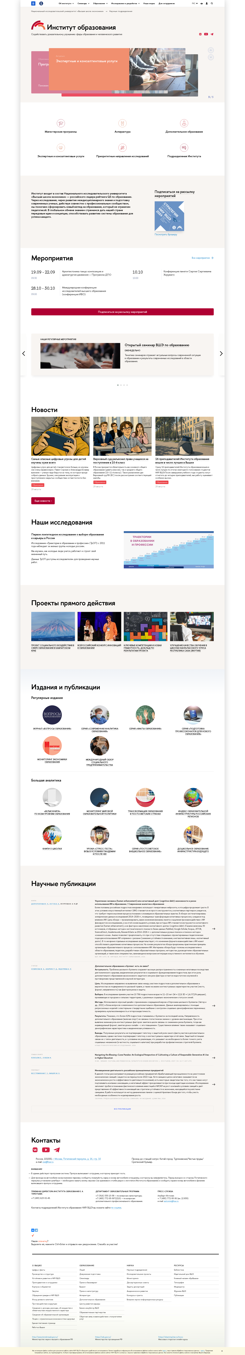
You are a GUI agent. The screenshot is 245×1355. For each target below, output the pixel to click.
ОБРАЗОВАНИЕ (86, 1265)
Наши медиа (149, 3)
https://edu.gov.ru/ (103, 1337)
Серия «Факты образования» (145, 728)
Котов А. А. (55, 904)
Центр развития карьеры (89, 1304)
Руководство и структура (43, 1274)
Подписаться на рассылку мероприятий (175, 193)
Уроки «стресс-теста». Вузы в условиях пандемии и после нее (99, 851)
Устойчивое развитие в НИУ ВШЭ (46, 1278)
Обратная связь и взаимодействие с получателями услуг (100, 1317)
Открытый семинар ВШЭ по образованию (157, 345)
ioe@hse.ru (48, 1162)
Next (211, 57)
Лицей (82, 1270)
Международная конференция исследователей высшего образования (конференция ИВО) (84, 291)
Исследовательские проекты (139, 1274)
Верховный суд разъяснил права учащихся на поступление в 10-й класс (120, 460)
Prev (211, 50)
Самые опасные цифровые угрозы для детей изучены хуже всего (58, 460)
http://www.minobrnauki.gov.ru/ (45, 1337)
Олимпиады (84, 1278)
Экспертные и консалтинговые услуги (60, 156)
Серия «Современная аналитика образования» (99, 730)
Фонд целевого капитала (42, 1299)
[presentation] (23, 353)
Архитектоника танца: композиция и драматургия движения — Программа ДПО (86, 273)
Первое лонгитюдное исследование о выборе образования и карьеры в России (67, 536)
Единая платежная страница (43, 1323)
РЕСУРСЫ (179, 1265)
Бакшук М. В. (54, 1073)
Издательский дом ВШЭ (184, 1274)
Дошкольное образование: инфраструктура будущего (193, 850)
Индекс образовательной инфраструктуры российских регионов (193, 814)
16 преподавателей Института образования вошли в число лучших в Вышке (182, 460)
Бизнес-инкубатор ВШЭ (89, 1308)
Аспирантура (122, 131)
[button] (117, 385)
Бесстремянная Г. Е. (39, 1073)
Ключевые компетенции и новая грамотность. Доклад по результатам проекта (143, 648)
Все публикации (122, 1109)
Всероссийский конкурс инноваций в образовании (99, 646)
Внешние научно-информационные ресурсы (145, 1299)
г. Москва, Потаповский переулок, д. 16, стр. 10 (77, 1158)
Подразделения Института (184, 156)
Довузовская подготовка (89, 1274)
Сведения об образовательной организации (50, 1314)
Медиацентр (179, 1287)
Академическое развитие (137, 1291)
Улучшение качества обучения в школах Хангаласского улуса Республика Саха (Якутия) (188, 648)
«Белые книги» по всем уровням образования (52, 812)
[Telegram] (36, 1230)
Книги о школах (52, 848)
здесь (164, 1351)
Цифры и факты (38, 1270)
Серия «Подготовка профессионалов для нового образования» (193, 731)
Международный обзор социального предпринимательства (100, 762)
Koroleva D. (36, 1058)
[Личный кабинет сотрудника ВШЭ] (207, 3)
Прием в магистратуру (88, 1291)
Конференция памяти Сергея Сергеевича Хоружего (187, 273)
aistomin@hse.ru (171, 1201)
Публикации (179, 1295)
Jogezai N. (47, 1058)
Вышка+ (82, 1287)
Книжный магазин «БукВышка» (186, 1278)
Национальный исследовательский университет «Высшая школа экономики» (67, 11)
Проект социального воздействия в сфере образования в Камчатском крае (52, 648)
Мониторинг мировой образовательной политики (99, 812)
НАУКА (130, 1265)
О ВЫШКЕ (37, 1265)
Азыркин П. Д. (52, 969)
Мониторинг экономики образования (52, 760)
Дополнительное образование (184, 131)
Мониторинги (132, 1278)
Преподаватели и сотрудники (44, 1282)
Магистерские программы (61, 131)
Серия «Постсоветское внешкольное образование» (145, 850)
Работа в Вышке (38, 1327)
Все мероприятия (201, 257)
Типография (179, 1282)
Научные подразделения (120, 11)
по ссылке (116, 1207)
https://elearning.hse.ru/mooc (170, 1337)
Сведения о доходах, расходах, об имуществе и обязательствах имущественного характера (52, 1309)
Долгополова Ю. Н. (40, 904)
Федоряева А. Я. (65, 969)
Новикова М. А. (38, 969)
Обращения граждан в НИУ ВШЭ (45, 1295)
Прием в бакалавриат (88, 1282)
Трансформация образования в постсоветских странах (145, 812)
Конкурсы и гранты (135, 1295)
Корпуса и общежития (41, 1287)
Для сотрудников (167, 3)
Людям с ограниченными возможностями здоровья (53, 1319)
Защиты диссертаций (135, 1287)
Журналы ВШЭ (180, 1291)
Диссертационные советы (138, 1282)
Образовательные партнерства (92, 1312)
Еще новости (42, 501)
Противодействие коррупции (44, 1304)
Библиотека (179, 1270)
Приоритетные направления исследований (122, 156)
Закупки (35, 1291)
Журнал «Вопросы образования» (52, 728)
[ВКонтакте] (32, 1230)
